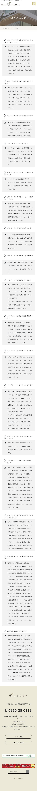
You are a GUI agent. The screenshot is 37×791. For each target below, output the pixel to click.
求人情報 (19, 737)
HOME (5, 28)
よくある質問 (19, 742)
